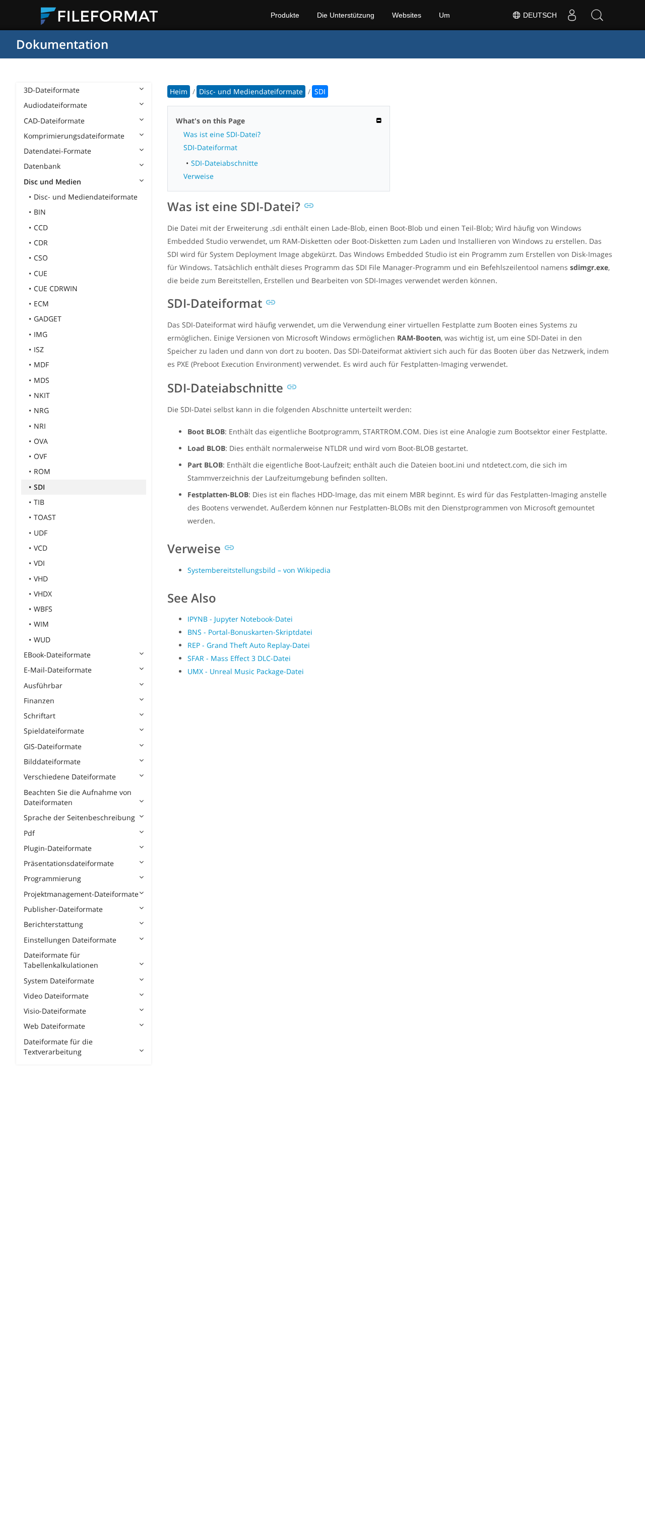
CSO (41, 257)
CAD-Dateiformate (54, 120)
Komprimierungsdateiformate (74, 136)
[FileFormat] (103, 15)
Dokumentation (62, 44)
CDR (41, 242)
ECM (41, 303)
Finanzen (39, 700)
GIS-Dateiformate (53, 746)
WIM (41, 624)
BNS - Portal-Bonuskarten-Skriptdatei (249, 632)
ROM (42, 471)
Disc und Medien (52, 181)
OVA (41, 441)
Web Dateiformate (54, 1026)
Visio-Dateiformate (55, 1011)
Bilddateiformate (52, 761)
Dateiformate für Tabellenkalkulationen (61, 960)
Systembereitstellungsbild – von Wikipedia (259, 570)
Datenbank (42, 166)
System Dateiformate (59, 980)
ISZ (39, 349)
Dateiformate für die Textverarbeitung (58, 1046)
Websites (406, 15)
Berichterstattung (53, 924)
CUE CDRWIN (56, 288)
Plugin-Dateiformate (58, 848)
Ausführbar (43, 685)
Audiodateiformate (55, 105)
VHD (41, 578)
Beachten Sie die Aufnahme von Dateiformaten (78, 797)
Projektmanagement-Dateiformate (81, 894)
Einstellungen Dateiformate (70, 940)
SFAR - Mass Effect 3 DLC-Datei (239, 658)
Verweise (198, 176)
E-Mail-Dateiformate (58, 670)
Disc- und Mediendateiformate (86, 197)
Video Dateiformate (56, 996)
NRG (41, 410)
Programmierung (52, 878)
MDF (41, 364)
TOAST (45, 517)
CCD (41, 227)
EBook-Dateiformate (57, 654)
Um (444, 15)
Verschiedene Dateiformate (70, 776)
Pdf (29, 833)
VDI (39, 563)
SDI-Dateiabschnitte (224, 163)
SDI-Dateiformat (210, 147)
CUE (40, 273)
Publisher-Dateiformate (63, 909)
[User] (572, 15)
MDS (41, 380)
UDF (40, 533)
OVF (40, 456)
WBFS (43, 609)
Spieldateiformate (54, 731)
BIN (40, 212)
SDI (39, 487)
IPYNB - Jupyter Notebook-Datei (240, 619)
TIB (39, 502)
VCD (40, 548)
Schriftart (39, 715)
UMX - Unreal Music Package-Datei (245, 671)
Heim (178, 91)
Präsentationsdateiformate (69, 863)
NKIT (42, 395)
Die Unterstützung (345, 15)
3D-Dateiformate (52, 90)
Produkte (285, 15)
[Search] (597, 15)
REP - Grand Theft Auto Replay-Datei (248, 645)
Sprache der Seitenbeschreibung (79, 817)
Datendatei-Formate (57, 151)
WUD (42, 639)
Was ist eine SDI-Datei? (222, 134)
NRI (40, 426)
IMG (40, 334)
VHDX (43, 594)
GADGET (47, 318)
